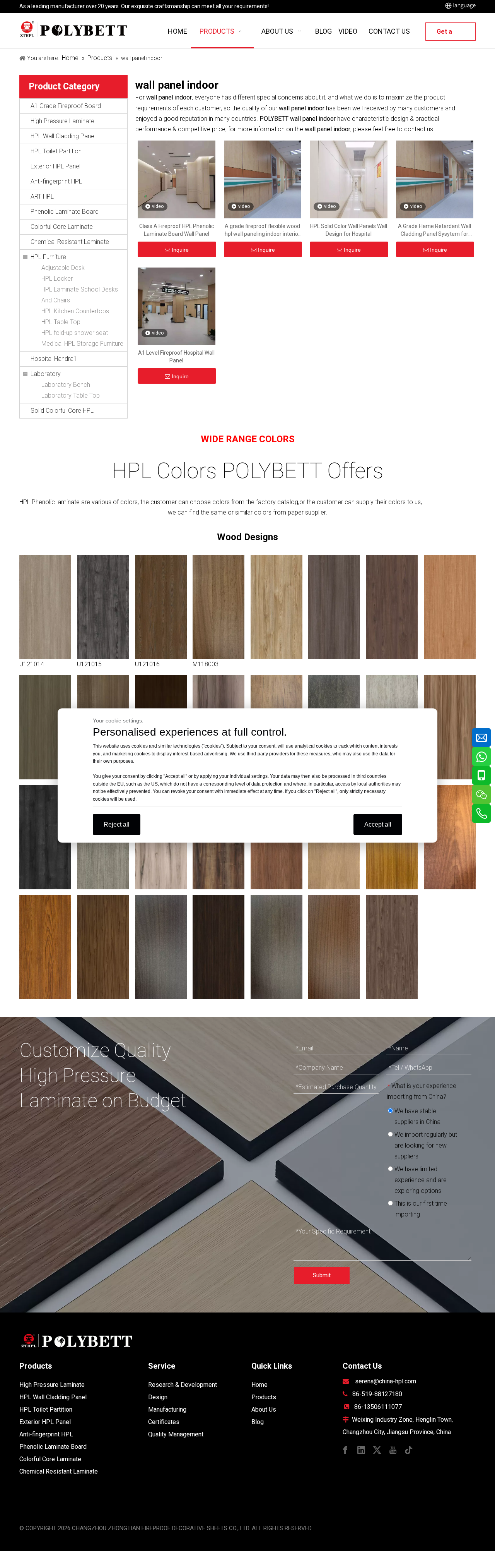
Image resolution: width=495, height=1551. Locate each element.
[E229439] (218, 947)
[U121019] (450, 607)
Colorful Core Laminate (62, 226)
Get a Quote (446, 34)
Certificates (163, 1422)
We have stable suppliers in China (416, 1116)
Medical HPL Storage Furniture (82, 343)
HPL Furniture (48, 257)
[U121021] (45, 727)
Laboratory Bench (65, 384)
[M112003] (334, 947)
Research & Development (182, 1384)
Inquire (180, 250)
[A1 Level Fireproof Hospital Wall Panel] (176, 306)
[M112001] (161, 947)
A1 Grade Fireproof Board (66, 106)
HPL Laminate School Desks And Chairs (79, 295)
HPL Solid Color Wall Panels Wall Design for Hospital (348, 230)
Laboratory (46, 373)
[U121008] (450, 727)
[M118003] (218, 607)
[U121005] (45, 837)
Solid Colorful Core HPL (62, 410)
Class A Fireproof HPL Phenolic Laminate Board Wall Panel (176, 230)
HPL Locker (57, 278)
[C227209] (45, 947)
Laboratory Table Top (70, 395)
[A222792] (450, 837)
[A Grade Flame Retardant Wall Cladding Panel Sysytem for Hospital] (435, 179)
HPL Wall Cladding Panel (63, 136)
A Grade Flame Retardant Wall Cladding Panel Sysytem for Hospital (434, 230)
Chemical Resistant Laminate (70, 241)
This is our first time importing (420, 1209)
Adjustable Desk (63, 267)
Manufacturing (167, 1409)
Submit (322, 1275)
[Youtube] (393, 1449)
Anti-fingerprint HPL (56, 181)
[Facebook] (345, 1449)
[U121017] (392, 607)
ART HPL (42, 196)
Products (263, 1397)
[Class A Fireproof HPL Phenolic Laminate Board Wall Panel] (176, 179)
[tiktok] (408, 1449)
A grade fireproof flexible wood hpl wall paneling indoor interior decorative (262, 230)
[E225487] (103, 947)
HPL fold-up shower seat (74, 332)
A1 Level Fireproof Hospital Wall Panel (176, 357)
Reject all (117, 824)
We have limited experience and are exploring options (420, 1179)
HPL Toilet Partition (56, 151)
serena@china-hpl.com (385, 1381)
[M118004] (392, 947)
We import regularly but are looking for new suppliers (425, 1145)
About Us (263, 1409)
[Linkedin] (361, 1449)
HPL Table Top (60, 322)
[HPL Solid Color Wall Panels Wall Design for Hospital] (348, 179)
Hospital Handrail (53, 358)
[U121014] (45, 607)
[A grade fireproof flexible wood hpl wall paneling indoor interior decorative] (263, 179)
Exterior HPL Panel (55, 166)
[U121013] (334, 607)
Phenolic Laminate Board (65, 211)
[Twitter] (377, 1449)
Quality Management (175, 1434)
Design (157, 1397)
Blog (257, 1422)
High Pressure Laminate (62, 121)
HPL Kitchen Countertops (75, 311)
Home (259, 1384)
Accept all (377, 824)
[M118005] (276, 947)
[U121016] (161, 607)
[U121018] (276, 607)
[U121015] (103, 607)
